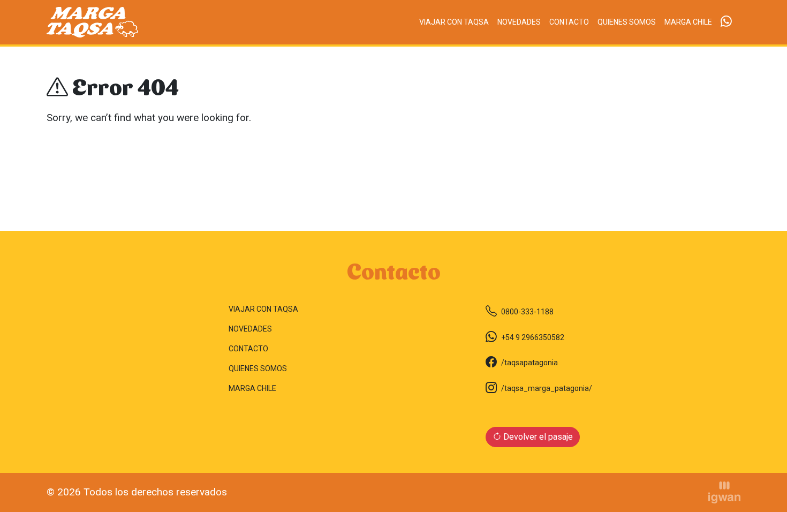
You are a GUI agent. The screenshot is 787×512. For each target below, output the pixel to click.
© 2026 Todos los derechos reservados (137, 492)
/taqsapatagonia (529, 362)
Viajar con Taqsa (454, 22)
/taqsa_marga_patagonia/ (546, 388)
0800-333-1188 (527, 311)
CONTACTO (569, 22)
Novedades (519, 22)
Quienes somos (626, 22)
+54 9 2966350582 (532, 337)
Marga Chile (688, 22)
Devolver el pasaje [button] (537, 437)
